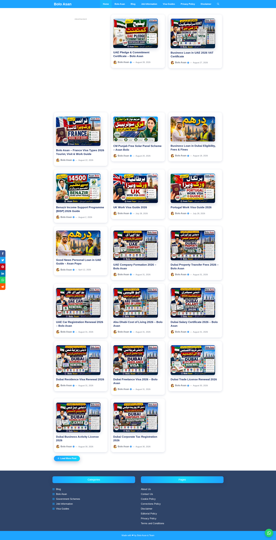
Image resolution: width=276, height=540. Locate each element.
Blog (133, 4)
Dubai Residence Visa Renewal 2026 (80, 379)
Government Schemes (68, 499)
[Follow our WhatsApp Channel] (269, 533)
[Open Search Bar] (218, 4)
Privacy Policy (188, 4)
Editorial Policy (149, 513)
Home (106, 4)
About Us (146, 489)
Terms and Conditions (152, 523)
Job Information (149, 4)
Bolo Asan (62, 4)
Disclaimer (206, 4)
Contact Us (147, 494)
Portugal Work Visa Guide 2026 (191, 207)
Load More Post (68, 458)
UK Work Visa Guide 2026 (130, 207)
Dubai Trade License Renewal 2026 (194, 379)
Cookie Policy (148, 499)
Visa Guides (169, 4)
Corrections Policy (151, 503)
